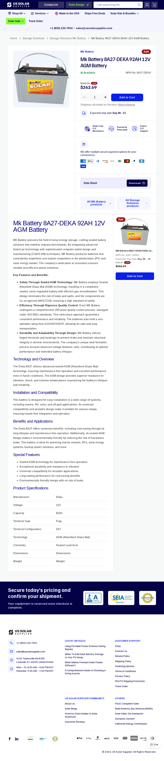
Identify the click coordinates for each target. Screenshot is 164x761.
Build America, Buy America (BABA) (134, 708)
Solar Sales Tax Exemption (129, 713)
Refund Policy (122, 656)
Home (13, 38)
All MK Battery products (96, 203)
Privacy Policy (122, 676)
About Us (70, 703)
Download (135, 183)
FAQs (118, 646)
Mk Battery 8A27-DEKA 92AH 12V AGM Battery (135, 250)
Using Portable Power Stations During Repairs (85, 647)
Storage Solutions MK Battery (68, 38)
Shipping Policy (123, 661)
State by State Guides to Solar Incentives (81, 715)
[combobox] (118, 5)
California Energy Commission (131, 723)
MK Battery (87, 51)
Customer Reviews (75, 721)
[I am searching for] (139, 5)
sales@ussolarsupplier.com (94, 28)
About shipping (126, 104)
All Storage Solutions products (133, 203)
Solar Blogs (71, 708)
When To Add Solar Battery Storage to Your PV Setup (84, 655)
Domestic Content (125, 718)
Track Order (121, 686)
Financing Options (124, 666)
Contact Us (121, 651)
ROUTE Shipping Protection (130, 681)
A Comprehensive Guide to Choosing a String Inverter (85, 672)
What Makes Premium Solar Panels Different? (83, 664)
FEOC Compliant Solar (127, 703)
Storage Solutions (34, 38)
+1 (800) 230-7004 (61, 28)
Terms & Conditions (125, 671)
